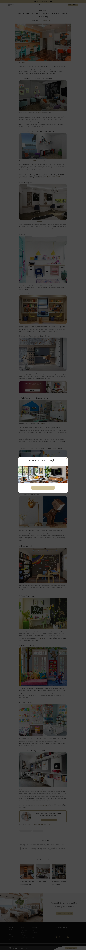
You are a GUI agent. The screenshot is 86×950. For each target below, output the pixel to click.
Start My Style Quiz (43, 488)
